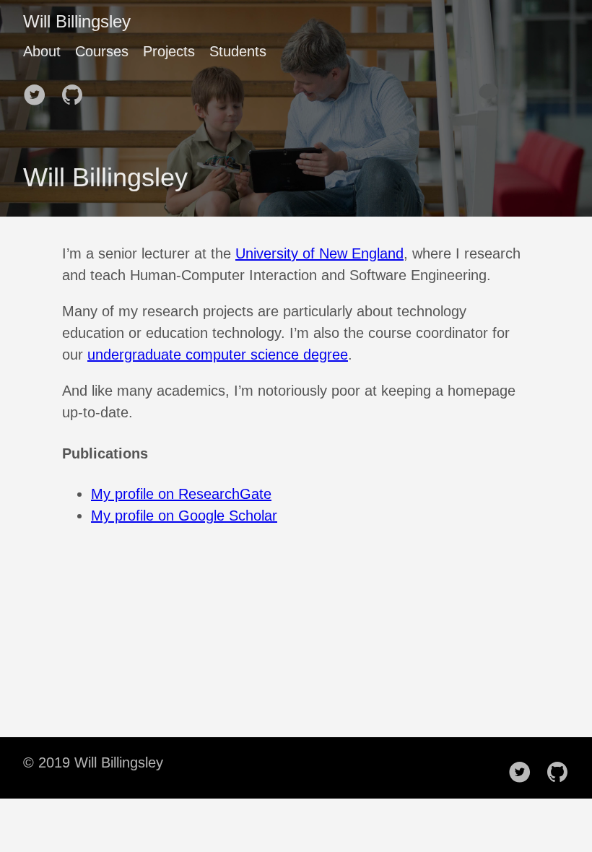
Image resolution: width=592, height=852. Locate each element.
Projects (169, 51)
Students (237, 51)
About (42, 51)
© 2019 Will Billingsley (93, 762)
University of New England (319, 253)
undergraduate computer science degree (217, 354)
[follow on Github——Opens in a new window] (76, 90)
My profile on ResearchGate (181, 494)
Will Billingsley (77, 21)
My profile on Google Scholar (184, 515)
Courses (102, 51)
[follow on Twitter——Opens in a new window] (39, 90)
